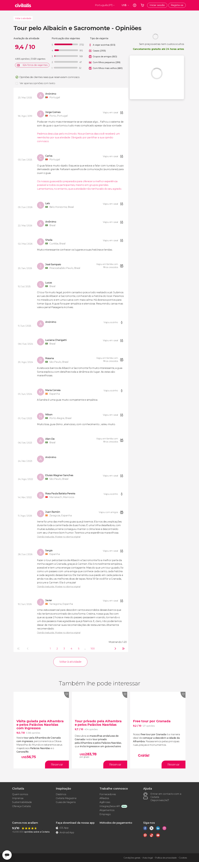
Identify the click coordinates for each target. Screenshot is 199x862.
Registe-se (177, 5)
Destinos (61, 794)
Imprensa (17, 798)
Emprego (105, 814)
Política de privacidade (166, 857)
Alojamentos (107, 810)
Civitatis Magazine (66, 798)
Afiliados (104, 798)
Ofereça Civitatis (21, 806)
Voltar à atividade (23, 18)
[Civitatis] (23, 5)
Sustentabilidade (22, 802)
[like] (66, 695)
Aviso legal (147, 857)
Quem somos (20, 794)
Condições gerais (132, 857)
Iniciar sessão (157, 5)
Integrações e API (110, 806)
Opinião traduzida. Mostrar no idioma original (58, 537)
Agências (105, 802)
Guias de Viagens (66, 802)
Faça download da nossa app (75, 822)
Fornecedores (108, 794)
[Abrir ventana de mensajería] (7, 855)
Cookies (183, 857)
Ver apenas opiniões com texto (37, 83)
